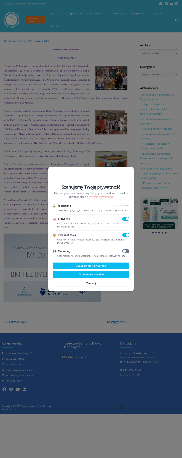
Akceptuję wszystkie (91, 274)
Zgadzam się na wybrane (91, 265)
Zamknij (91, 283)
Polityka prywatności (101, 196)
